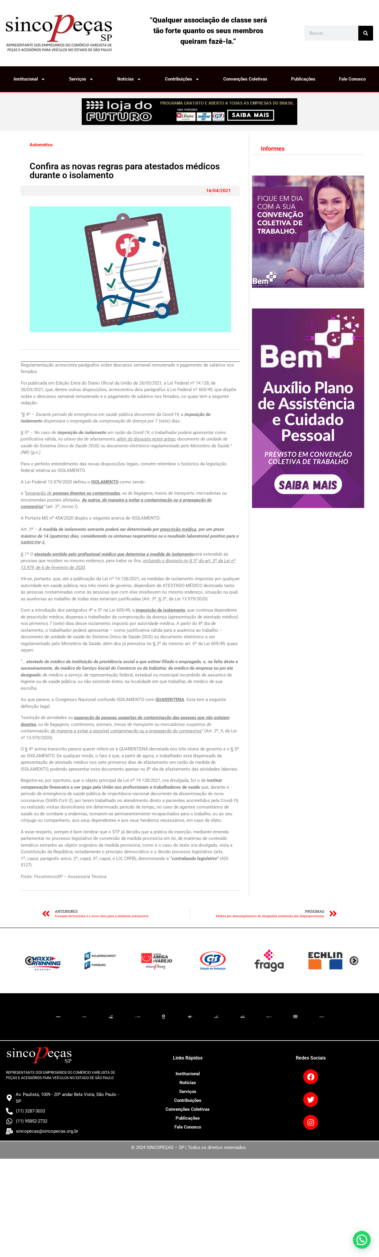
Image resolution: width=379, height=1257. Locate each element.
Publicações (303, 79)
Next (29, 961)
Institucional (26, 79)
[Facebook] (310, 1076)
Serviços (77, 79)
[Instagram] (310, 1122)
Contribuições (178, 79)
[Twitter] (310, 1099)
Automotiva (41, 144)
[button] (362, 1240)
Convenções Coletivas (245, 79)
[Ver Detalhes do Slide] (189, 111)
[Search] (365, 33)
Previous (354, 961)
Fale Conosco (352, 79)
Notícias (125, 79)
